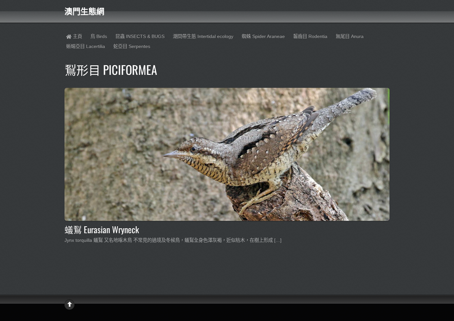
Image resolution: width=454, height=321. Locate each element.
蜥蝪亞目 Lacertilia (85, 46)
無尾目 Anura (350, 36)
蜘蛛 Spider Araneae (263, 36)
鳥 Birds (98, 36)
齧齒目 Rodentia (310, 36)
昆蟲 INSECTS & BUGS (140, 36)
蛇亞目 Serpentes (131, 46)
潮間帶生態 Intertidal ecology (203, 36)
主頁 (76, 36)
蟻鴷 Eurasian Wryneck (101, 229)
